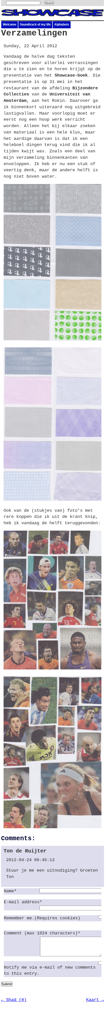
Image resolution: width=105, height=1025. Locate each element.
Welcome (9, 24)
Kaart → (95, 999)
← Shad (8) (14, 999)
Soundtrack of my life (35, 24)
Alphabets (61, 24)
